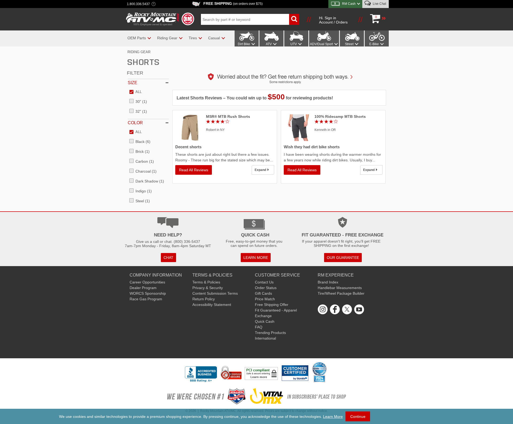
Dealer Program (143, 288)
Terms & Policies (206, 282)
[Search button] (294, 19)
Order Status (266, 288)
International (265, 338)
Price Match (265, 299)
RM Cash (349, 4)
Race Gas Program (146, 299)
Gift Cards (263, 293)
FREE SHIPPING (233, 3)
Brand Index (328, 282)
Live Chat (379, 4)
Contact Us (264, 282)
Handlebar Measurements (340, 288)
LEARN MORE (255, 257)
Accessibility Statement (211, 304)
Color (135, 122)
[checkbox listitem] (135, 92)
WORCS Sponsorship (148, 293)
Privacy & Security (207, 288)
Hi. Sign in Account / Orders (333, 20)
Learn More (333, 416)
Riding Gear (138, 52)
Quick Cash (264, 321)
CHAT (168, 257)
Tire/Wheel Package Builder (341, 293)
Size (132, 82)
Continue (358, 416)
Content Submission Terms (215, 293)
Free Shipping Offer (271, 304)
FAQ (258, 327)
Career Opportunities (147, 282)
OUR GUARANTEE (343, 257)
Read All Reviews (193, 170)
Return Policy (203, 299)
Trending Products (270, 332)
